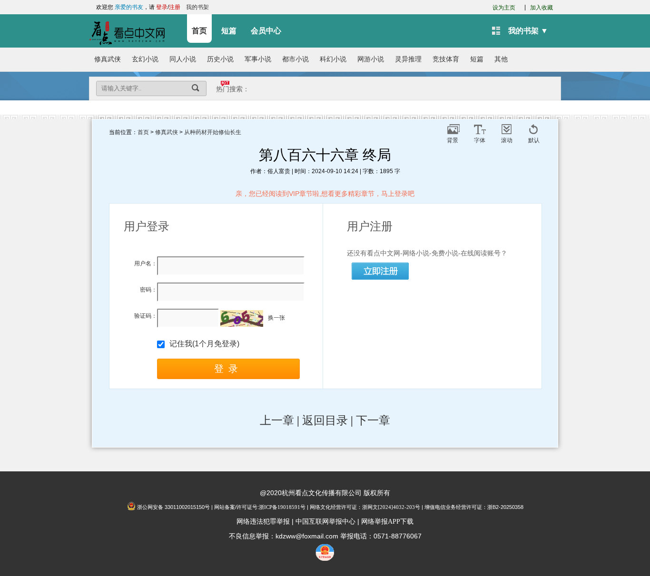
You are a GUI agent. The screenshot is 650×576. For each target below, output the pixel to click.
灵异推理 (408, 59)
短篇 (228, 31)
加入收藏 (541, 7)
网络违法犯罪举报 (263, 521)
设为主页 (503, 7)
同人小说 (182, 59)
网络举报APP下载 (387, 521)
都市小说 (295, 59)
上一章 (277, 420)
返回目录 (325, 420)
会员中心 (266, 31)
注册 (174, 7)
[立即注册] (381, 272)
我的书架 (197, 7)
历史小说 (220, 59)
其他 (501, 59)
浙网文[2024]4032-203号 (391, 507)
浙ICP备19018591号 (282, 507)
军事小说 (258, 59)
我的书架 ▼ (528, 31)
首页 (199, 31)
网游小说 (370, 59)
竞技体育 (446, 59)
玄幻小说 (145, 59)
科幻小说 (333, 59)
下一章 (373, 420)
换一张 (276, 317)
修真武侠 (107, 59)
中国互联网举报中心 (325, 521)
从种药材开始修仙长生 (212, 132)
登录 (161, 7)
